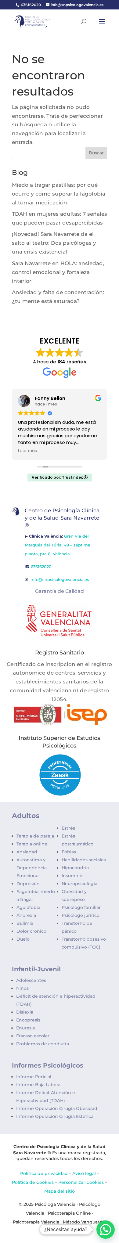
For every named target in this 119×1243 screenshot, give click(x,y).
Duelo (23, 939)
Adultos (25, 816)
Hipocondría (75, 867)
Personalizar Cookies (81, 1182)
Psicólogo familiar (81, 907)
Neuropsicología (79, 883)
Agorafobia (28, 907)
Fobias (69, 852)
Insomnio (72, 875)
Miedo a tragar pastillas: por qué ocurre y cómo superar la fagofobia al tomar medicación (58, 194)
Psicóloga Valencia (55, 1204)
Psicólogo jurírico (80, 915)
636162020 (31, 4)
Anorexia (26, 915)
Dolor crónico (31, 931)
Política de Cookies (33, 1182)
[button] (105, 1229)
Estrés (68, 828)
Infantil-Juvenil (36, 969)
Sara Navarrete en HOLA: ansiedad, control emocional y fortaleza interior (58, 272)
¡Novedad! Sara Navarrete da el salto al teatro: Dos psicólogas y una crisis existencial (54, 243)
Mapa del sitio (59, 1191)
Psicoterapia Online (69, 1213)
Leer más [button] (27, 451)
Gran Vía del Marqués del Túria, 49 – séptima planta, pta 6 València (57, 545)
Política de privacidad (44, 1173)
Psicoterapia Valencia (36, 1222)
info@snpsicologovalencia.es (60, 579)
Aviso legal (84, 1173)
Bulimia (24, 923)
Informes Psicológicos (47, 1065)
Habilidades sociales (84, 860)
